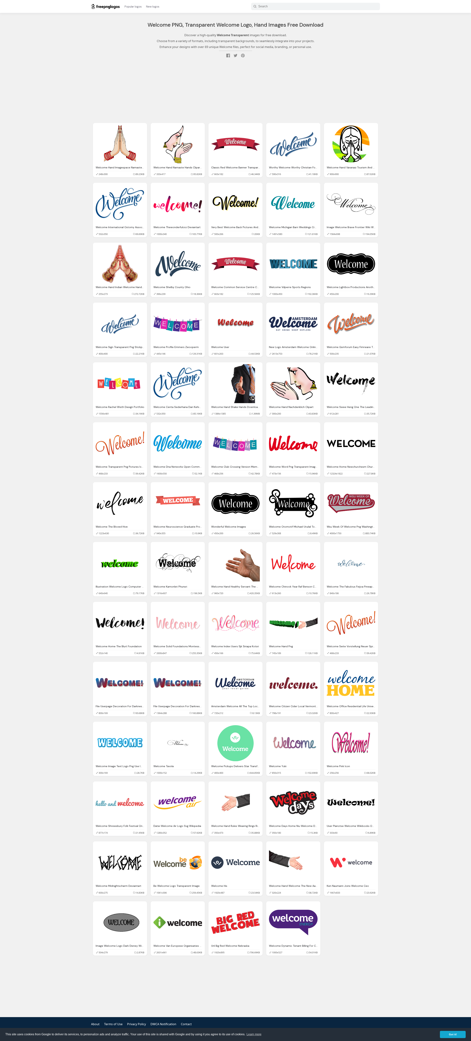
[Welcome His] (235, 862)
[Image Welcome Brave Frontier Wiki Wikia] (351, 204)
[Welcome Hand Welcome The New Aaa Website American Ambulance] (293, 862)
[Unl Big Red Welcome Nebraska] (235, 922)
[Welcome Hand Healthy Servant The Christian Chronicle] (235, 563)
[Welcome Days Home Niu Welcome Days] (293, 802)
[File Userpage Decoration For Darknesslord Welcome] (120, 683)
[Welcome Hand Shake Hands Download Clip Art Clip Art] (235, 383)
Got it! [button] (453, 1034)
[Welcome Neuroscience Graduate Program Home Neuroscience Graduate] (177, 503)
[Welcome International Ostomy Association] (120, 204)
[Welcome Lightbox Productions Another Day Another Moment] (351, 263)
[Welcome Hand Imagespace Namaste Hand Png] (120, 144)
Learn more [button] (254, 1034)
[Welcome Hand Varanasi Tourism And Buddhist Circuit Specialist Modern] (351, 144)
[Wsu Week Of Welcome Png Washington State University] (351, 503)
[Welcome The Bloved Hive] (120, 503)
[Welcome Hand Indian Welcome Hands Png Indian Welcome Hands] (120, 263)
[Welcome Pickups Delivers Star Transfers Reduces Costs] (235, 743)
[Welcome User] (235, 323)
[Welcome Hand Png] (293, 623)
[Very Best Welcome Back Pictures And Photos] (235, 204)
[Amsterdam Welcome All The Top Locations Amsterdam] (235, 683)
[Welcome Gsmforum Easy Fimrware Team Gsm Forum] (351, 323)
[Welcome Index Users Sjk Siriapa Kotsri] (235, 623)
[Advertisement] (235, 91)
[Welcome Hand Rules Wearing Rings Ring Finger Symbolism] (235, 802)
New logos (152, 6)
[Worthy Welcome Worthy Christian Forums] (293, 144)
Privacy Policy (136, 1024)
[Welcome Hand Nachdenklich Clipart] (293, 383)
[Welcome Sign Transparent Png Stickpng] (120, 323)
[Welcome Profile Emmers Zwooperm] (177, 323)
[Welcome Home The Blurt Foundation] (120, 623)
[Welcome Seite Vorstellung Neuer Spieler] (351, 623)
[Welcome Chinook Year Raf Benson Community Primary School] (293, 563)
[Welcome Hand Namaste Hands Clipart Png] (177, 144)
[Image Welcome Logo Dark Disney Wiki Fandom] (120, 922)
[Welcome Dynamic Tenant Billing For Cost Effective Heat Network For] (293, 922)
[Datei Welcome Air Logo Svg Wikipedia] (177, 802)
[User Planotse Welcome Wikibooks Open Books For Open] (351, 802)
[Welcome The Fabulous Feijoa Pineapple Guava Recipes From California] (351, 563)
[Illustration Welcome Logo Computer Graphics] (120, 563)
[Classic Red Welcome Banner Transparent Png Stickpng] (235, 144)
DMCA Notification (163, 1024)
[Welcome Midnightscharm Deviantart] (120, 862)
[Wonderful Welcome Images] (235, 503)
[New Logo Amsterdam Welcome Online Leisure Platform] (293, 323)
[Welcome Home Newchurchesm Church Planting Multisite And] (351, 443)
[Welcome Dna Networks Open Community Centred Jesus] (177, 443)
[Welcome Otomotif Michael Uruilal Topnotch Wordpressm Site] (293, 503)
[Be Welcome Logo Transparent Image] (177, 862)
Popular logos (133, 6)
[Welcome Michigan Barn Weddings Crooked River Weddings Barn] (293, 204)
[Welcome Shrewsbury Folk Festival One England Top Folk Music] (120, 802)
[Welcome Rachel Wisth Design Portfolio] (120, 383)
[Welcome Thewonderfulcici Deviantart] (177, 204)
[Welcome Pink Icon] (351, 743)
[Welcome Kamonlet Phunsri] (177, 563)
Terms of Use (113, 1024)
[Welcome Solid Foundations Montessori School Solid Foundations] (177, 623)
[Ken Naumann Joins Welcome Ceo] (351, 862)
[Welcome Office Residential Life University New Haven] (351, 683)
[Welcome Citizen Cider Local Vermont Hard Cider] (293, 683)
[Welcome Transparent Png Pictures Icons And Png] (120, 443)
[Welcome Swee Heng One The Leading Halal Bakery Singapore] (351, 383)
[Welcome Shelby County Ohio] (177, 263)
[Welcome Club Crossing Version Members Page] (235, 443)
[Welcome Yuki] (293, 743)
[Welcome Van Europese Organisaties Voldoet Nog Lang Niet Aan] (177, 922)
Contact (186, 1024)
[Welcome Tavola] (177, 743)
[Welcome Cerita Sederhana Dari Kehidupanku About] (177, 383)
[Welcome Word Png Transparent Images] (293, 443)
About (95, 1024)
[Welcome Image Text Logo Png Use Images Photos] (120, 743)
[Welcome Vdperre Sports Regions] (293, 263)
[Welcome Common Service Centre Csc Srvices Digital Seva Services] (235, 263)
